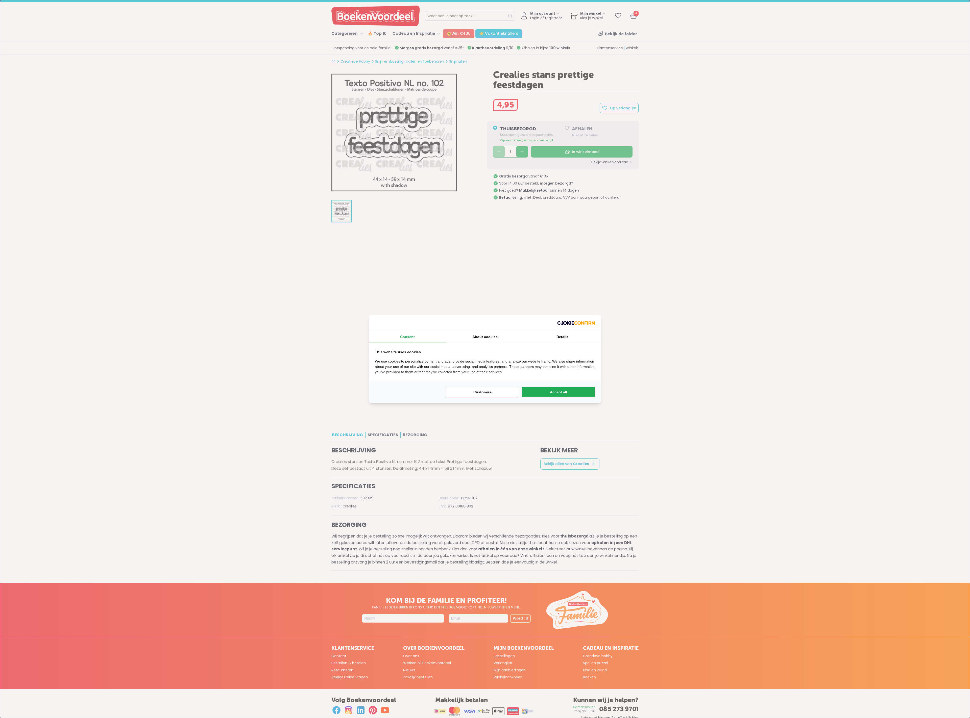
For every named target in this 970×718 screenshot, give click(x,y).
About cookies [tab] (485, 337)
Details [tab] (562, 337)
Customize (482, 392)
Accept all (558, 392)
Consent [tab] (407, 337)
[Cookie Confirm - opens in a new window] (576, 323)
